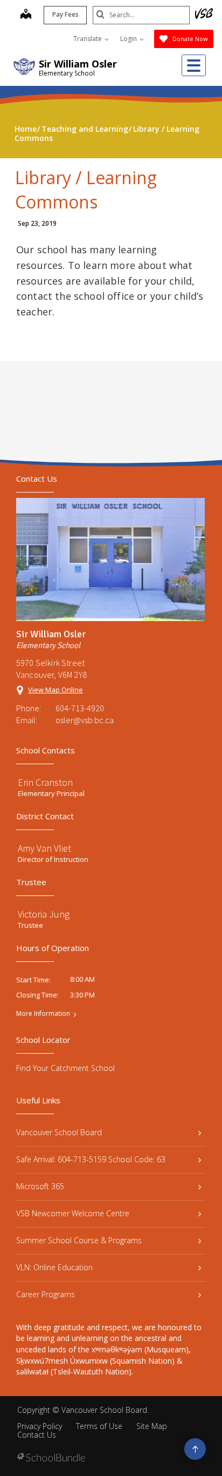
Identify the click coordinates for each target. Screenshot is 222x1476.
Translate (88, 38)
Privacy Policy (39, 1426)
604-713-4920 (80, 708)
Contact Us (36, 1435)
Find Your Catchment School (65, 1068)
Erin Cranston (45, 782)
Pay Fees (65, 14)
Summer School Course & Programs (79, 1240)
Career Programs (45, 1294)
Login (129, 38)
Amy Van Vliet (44, 848)
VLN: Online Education (54, 1267)
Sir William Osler (78, 63)
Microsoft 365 (40, 1186)
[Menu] (194, 65)
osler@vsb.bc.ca (85, 720)
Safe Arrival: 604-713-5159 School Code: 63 (90, 1159)
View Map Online (55, 690)
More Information (43, 1013)
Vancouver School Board (59, 1132)
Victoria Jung (44, 914)
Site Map (151, 1426)
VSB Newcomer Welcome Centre (72, 1213)
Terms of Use (99, 1426)
